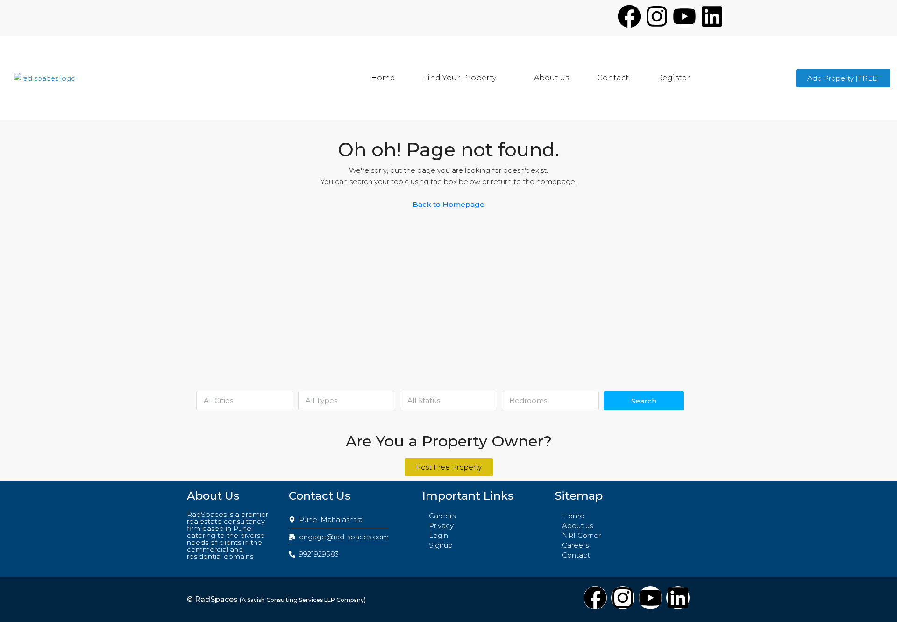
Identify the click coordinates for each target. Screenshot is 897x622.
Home (383, 77)
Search (643, 400)
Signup (441, 545)
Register (673, 77)
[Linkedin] (712, 16)
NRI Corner (581, 535)
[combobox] (244, 400)
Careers (442, 515)
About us (551, 77)
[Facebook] (629, 16)
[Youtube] (684, 16)
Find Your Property (459, 77)
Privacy (441, 525)
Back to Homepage (448, 204)
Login (438, 535)
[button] (464, 78)
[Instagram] (657, 16)
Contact (613, 77)
